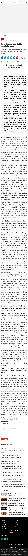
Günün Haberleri (14, 530)
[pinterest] (17, 57)
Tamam (25, 554)
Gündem (4, 524)
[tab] (4, 423)
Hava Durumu (4, 535)
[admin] (7, 539)
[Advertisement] (14, 19)
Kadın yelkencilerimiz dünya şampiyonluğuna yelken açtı (11, 467)
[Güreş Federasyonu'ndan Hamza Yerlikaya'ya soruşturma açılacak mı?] (14, 480)
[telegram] (11, 57)
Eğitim (16, 520)
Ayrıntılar (20, 554)
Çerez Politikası (19, 544)
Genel (16, 522)
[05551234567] (5, 539)
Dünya (3, 520)
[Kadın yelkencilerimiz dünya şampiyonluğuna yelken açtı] (14, 462)
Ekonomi (4, 522)
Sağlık (3, 526)
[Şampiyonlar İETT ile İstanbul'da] (14, 472)
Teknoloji (4, 528)
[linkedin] (14, 57)
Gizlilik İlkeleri (13, 547)
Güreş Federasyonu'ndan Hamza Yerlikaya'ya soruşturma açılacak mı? (13, 485)
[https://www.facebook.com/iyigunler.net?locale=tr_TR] (2, 539)
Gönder (5, 439)
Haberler (4, 35)
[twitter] (5, 57)
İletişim (12, 544)
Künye (8, 544)
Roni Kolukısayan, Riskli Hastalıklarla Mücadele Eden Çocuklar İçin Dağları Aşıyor (11, 456)
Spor (8, 35)
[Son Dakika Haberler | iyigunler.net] (14, 2)
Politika (16, 524)
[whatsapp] (8, 57)
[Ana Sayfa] (1, 35)
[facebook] (2, 57)
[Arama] (26, 2)
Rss (5, 544)
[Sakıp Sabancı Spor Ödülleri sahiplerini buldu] (10, 61)
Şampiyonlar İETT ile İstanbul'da (12, 475)
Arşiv (11, 532)
